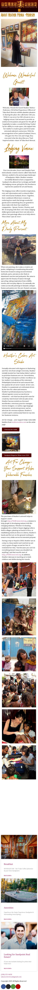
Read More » (8, 875)
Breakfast (8, 864)
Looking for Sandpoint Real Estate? (17, 955)
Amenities (8, 907)
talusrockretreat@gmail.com (11, 977)
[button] (19, 10)
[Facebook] (3, 986)
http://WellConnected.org (17, 521)
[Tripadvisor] (13, 986)
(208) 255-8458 (6, 974)
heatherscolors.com (19, 422)
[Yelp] (18, 986)
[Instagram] (8, 986)
